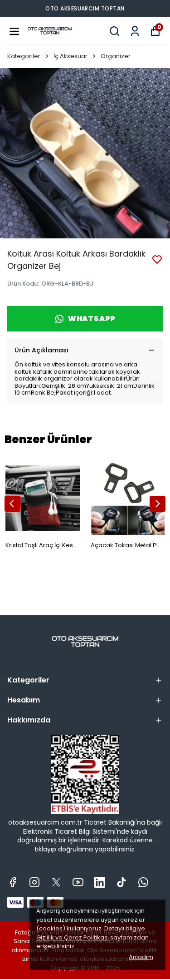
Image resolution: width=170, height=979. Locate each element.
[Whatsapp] (143, 882)
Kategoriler (23, 56)
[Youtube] (78, 882)
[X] (56, 882)
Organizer (116, 56)
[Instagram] (34, 882)
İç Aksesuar (70, 56)
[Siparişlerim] (135, 31)
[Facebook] (12, 882)
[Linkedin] (99, 882)
